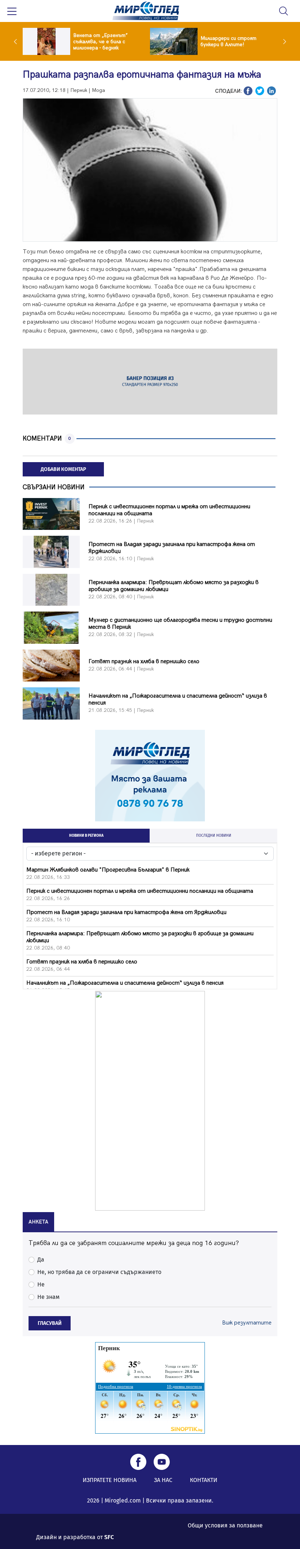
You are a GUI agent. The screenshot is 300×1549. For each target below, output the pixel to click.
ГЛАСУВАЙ (49, 1323)
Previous (17, 41)
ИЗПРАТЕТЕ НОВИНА (109, 1479)
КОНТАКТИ (203, 1479)
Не (41, 1284)
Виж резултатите (246, 1322)
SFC (109, 1537)
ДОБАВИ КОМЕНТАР (63, 469)
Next (282, 41)
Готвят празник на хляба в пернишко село (144, 661)
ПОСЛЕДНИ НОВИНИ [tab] (213, 835)
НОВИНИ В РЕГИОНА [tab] (86, 835)
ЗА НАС (163, 1479)
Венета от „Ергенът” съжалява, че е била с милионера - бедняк (100, 41)
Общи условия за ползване (225, 1525)
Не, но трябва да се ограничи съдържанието (99, 1271)
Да (40, 1259)
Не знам (48, 1296)
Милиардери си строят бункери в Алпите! (228, 41)
